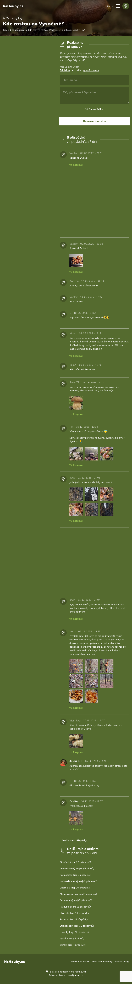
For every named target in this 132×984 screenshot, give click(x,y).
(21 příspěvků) (74, 932)
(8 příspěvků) (75, 906)
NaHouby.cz (13, 6)
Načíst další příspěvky (74, 840)
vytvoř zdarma (91, 70)
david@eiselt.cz (75, 975)
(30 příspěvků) (77, 925)
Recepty (107, 961)
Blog (126, 961)
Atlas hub (97, 961)
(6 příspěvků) (77, 868)
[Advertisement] (28, 91)
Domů (73, 961)
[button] (117, 6)
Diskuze (118, 961)
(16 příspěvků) (75, 862)
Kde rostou (84, 961)
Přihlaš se (65, 70)
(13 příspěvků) (75, 913)
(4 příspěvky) (78, 894)
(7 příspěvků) (75, 875)
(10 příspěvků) (75, 887)
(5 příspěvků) (76, 900)
